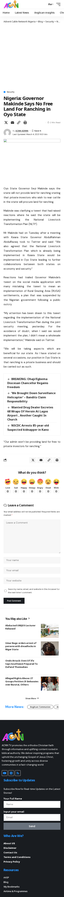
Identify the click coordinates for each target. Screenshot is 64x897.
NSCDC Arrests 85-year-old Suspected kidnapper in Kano (28, 427)
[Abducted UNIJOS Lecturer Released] (50, 631)
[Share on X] (6, 122)
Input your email (14, 811)
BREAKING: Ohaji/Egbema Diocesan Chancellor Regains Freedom (27, 383)
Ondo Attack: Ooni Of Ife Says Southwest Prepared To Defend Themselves (21, 664)
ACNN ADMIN (21, 131)
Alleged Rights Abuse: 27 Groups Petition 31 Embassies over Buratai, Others (21, 681)
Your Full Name (13, 798)
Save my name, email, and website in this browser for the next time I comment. (34, 591)
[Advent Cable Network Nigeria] (12, 4)
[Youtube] (4, 773)
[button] (43, 4)
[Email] (12, 122)
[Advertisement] (32, 56)
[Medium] (11, 773)
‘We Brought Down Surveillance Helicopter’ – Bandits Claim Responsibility (31, 397)
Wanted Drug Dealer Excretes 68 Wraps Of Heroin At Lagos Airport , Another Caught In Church (30, 413)
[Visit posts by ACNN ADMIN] (7, 132)
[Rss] (18, 773)
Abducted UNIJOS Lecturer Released (20, 627)
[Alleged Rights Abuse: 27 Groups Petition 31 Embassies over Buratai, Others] (50, 684)
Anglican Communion (40, 707)
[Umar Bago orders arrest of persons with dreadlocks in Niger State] (50, 648)
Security (10, 92)
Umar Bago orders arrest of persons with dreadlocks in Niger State (20, 646)
